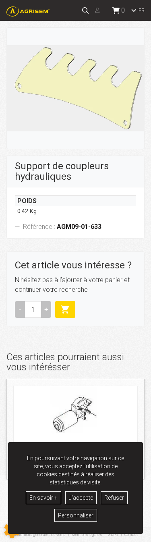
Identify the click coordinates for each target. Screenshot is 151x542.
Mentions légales (87, 534)
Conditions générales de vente (40, 534)
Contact (131, 535)
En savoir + (43, 497)
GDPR (113, 534)
